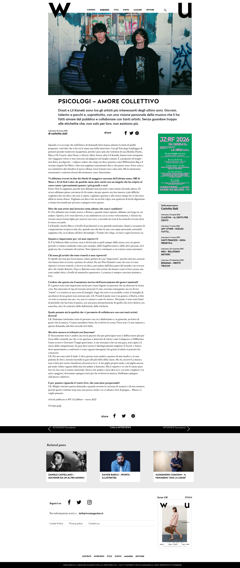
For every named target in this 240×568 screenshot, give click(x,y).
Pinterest (137, 133)
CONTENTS (91, 10)
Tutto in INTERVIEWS (120, 428)
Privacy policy (76, 523)
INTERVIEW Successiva (174, 427)
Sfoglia (188, 497)
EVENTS (126, 10)
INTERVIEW (64, 427)
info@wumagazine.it (91, 513)
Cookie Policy (56, 523)
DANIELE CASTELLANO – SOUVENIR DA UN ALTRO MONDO (66, 476)
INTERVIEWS (104, 10)
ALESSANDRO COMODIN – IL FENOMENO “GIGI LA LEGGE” (171, 476)
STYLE (116, 10)
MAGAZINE (138, 10)
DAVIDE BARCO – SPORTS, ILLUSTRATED (116, 476)
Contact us (94, 523)
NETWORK (150, 10)
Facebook (125, 133)
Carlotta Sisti (59, 133)
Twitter (131, 133)
